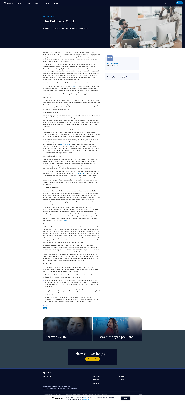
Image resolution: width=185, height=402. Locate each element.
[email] (113, 77)
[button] (171, 3)
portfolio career (65, 144)
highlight (73, 86)
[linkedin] (120, 77)
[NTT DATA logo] (6, 3)
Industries (96, 376)
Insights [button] (37, 3)
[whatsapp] (127, 77)
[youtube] (51, 376)
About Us (122, 376)
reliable (45, 71)
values (65, 220)
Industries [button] (18, 3)
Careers (56, 3)
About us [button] (46, 3)
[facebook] (117, 77)
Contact (179, 3)
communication (81, 173)
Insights (96, 383)
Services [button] (28, 3)
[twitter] (123, 77)
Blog (45, 308)
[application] (92, 398)
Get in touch (92, 359)
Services (96, 380)
